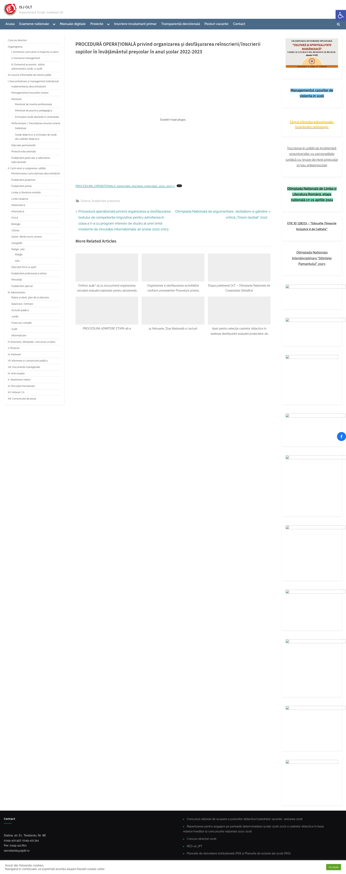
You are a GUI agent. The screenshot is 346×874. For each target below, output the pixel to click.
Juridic (15, 316)
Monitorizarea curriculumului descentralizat (35, 173)
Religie (19, 254)
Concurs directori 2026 (201, 838)
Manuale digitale (73, 24)
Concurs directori (17, 40)
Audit (14, 329)
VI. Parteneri (14, 354)
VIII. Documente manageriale (24, 367)
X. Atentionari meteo (19, 379)
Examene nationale (34, 24)
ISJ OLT (25, 7)
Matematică (18, 205)
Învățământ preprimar (106, 201)
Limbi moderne (19, 199)
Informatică (17, 211)
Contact (239, 24)
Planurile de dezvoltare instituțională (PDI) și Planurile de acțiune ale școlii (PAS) (239, 853)
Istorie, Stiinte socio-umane (26, 236)
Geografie (16, 243)
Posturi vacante (216, 24)
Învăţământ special (22, 286)
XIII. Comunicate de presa (22, 398)
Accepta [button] (334, 867)
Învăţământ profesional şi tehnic (29, 273)
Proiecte (96, 24)
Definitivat (20, 128)
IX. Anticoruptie (16, 373)
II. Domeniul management (25, 58)
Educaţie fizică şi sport (23, 267)
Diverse (85, 201)
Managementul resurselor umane (29, 92)
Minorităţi (16, 279)
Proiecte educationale (23, 151)
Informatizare (18, 335)
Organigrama (15, 46)
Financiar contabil (21, 323)
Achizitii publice (20, 310)
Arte (17, 261)
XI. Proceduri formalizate (21, 386)
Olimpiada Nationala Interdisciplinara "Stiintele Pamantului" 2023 (312, 258)
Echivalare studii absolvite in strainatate (37, 117)
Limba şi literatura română (26, 192)
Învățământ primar (21, 186)
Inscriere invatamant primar (135, 24)
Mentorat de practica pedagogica (33, 110)
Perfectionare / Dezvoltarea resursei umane (35, 123)
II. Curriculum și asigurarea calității (27, 168)
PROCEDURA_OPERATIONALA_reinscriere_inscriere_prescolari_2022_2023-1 (125, 186)
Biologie (15, 224)
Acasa (10, 24)
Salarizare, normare (22, 304)
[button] (341, 15)
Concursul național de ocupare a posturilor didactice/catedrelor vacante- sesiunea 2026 (244, 819)
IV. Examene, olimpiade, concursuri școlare (31, 342)
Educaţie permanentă (23, 145)
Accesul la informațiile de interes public (30, 75)
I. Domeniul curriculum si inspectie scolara (34, 52)
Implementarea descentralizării (28, 86)
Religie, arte (18, 249)
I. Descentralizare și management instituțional (33, 81)
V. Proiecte (13, 348)
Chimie (15, 230)
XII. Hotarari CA (16, 392)
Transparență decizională (180, 24)
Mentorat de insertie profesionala (33, 104)
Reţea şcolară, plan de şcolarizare (30, 297)
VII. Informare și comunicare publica (28, 360)
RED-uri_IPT (194, 846)
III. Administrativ (16, 292)
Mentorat (16, 99)
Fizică (14, 217)
